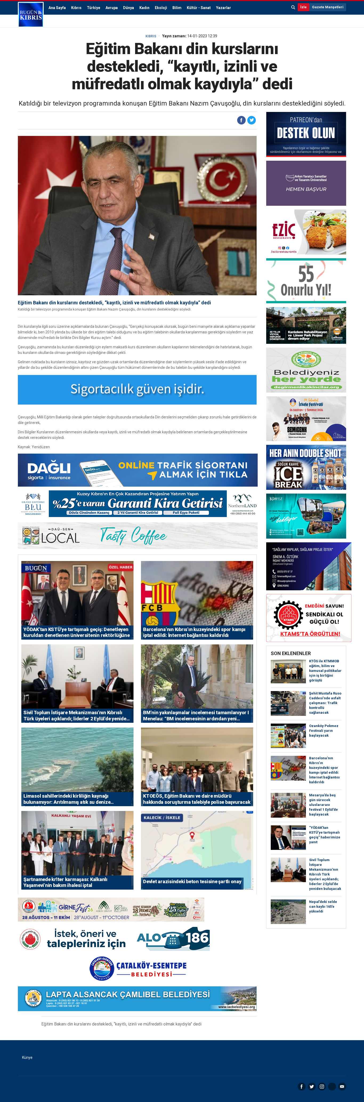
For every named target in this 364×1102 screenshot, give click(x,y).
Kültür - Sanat (199, 8)
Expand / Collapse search (293, 7)
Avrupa (112, 8)
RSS (332, 1087)
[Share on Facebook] (241, 120)
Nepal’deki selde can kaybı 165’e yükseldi (323, 906)
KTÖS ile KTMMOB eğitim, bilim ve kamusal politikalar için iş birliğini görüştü (325, 670)
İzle (303, 7)
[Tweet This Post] (251, 120)
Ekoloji (161, 8)
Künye (27, 1057)
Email (342, 1087)
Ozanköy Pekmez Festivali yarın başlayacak (323, 730)
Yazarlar (223, 8)
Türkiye (93, 8)
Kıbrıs (76, 8)
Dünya (128, 8)
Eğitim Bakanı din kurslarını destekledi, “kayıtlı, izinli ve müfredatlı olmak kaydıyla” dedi (114, 302)
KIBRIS (150, 36)
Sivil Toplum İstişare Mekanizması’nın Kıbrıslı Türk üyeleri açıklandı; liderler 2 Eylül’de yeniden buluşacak (325, 874)
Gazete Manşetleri (327, 7)
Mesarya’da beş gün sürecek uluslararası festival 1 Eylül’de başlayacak (323, 804)
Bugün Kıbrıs (31, 14)
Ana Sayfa (57, 8)
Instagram (322, 1087)
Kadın (144, 8)
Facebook (302, 1087)
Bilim (176, 8)
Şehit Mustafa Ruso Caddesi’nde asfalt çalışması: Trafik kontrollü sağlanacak (325, 703)
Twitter (312, 1087)
